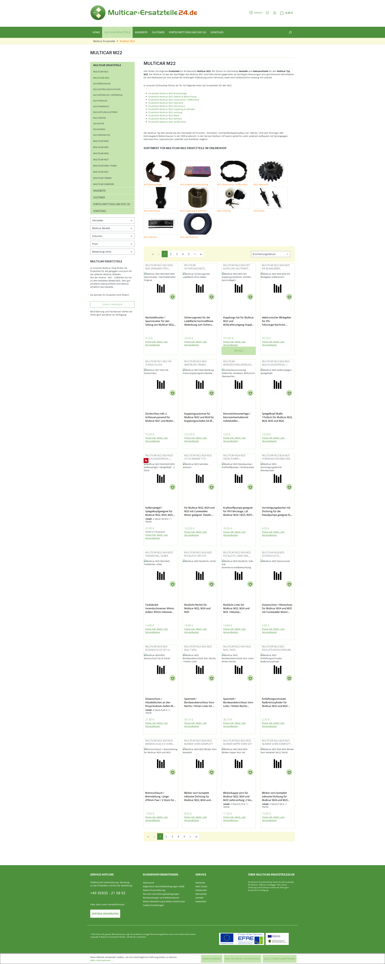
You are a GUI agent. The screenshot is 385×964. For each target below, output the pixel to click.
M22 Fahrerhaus (101, 106)
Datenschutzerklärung (154, 890)
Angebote (99, 190)
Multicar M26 (101, 153)
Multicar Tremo (102, 178)
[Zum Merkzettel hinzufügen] (172, 297)
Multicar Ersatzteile (107, 65)
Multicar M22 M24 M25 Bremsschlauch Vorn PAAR (159, 742)
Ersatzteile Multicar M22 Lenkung (165, 112)
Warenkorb (201, 893)
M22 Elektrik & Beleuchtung (107, 89)
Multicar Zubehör (103, 184)
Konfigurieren (211, 958)
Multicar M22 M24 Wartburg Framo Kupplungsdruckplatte (199, 363)
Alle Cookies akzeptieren (279, 958)
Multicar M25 (101, 147)
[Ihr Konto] (274, 13)
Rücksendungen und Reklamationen (161, 897)
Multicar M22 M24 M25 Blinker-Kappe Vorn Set (237, 742)
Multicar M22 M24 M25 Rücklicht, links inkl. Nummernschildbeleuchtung (238, 554)
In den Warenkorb (160, 349)
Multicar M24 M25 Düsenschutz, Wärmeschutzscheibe (275, 554)
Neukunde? (201, 890)
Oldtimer (99, 197)
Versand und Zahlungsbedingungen (161, 893)
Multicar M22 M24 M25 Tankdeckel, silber (159, 554)
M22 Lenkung (99, 118)
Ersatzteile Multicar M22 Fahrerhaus (166, 106)
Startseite (200, 882)
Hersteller (97, 220)
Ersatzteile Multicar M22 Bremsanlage (167, 93)
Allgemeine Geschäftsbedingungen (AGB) (163, 886)
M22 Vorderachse (101, 135)
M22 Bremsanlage (102, 83)
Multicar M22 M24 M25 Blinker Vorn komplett (198, 742)
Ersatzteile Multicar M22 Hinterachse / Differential (173, 99)
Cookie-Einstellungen (153, 905)
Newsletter (201, 901)
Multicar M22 (101, 77)
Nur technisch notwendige (242, 958)
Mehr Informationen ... (101, 960)
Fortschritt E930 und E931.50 (111, 204)
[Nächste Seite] (195, 254)
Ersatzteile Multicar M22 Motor (164, 115)
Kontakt (199, 897)
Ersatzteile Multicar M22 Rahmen (165, 118)
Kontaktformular (116, 904)
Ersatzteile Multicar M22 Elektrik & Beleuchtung (172, 96)
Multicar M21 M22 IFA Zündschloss (158, 363)
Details (238, 350)
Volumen (97, 236)
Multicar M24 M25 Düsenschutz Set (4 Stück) (157, 648)
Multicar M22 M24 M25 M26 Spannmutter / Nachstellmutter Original (159, 267)
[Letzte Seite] (201, 254)
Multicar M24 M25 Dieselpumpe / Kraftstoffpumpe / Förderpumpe (234, 457)
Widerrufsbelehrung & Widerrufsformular (164, 901)
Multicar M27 (101, 159)
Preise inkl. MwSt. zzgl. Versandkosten (156, 343)
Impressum (148, 882)
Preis (95, 244)
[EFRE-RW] (277, 939)
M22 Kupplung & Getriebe (105, 112)
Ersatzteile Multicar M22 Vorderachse (167, 121)
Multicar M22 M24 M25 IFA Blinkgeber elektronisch (276, 267)
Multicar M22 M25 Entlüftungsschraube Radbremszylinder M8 (276, 648)
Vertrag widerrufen (105, 913)
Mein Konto (201, 886)
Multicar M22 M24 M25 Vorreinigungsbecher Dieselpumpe (276, 457)
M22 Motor (98, 123)
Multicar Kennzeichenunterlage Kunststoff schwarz (238, 363)
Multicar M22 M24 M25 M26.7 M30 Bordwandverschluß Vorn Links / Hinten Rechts (237, 648)
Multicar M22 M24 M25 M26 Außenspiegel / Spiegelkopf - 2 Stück (159, 457)
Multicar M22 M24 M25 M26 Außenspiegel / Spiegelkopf (276, 363)
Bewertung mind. (102, 251)
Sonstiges (99, 211)
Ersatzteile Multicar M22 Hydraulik (165, 102)
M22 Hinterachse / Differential (108, 95)
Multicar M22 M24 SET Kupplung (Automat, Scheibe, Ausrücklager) (238, 267)
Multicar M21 (101, 71)
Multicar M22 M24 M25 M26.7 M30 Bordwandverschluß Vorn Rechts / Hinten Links (198, 648)
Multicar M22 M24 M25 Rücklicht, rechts (198, 554)
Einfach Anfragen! (112, 304)
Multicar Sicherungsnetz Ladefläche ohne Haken (199, 267)
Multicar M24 (101, 141)
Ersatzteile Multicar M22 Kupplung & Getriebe (171, 109)
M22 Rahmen (99, 129)
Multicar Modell (101, 228)
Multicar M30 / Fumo (105, 165)
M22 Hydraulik (100, 100)
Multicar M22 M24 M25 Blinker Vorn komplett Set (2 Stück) (276, 742)
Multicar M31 (101, 171)
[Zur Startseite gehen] (145, 12)
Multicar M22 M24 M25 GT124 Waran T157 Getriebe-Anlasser (198, 457)
